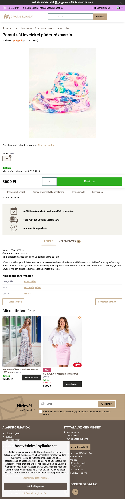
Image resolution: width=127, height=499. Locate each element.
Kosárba (89, 181)
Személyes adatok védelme (35, 478)
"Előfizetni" (106, 404)
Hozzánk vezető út (79, 447)
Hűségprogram (13, 433)
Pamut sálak (30, 281)
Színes (38, 287)
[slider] (19, 40)
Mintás (27, 293)
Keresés (100, 16)
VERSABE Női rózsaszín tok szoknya (60, 374)
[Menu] (121, 16)
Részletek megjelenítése (35, 493)
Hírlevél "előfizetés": (26, 410)
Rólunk (9, 436)
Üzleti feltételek (13, 440)
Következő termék (107, 301)
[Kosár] (113, 16)
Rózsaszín (29, 287)
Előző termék (15, 301)
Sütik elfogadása (35, 486)
